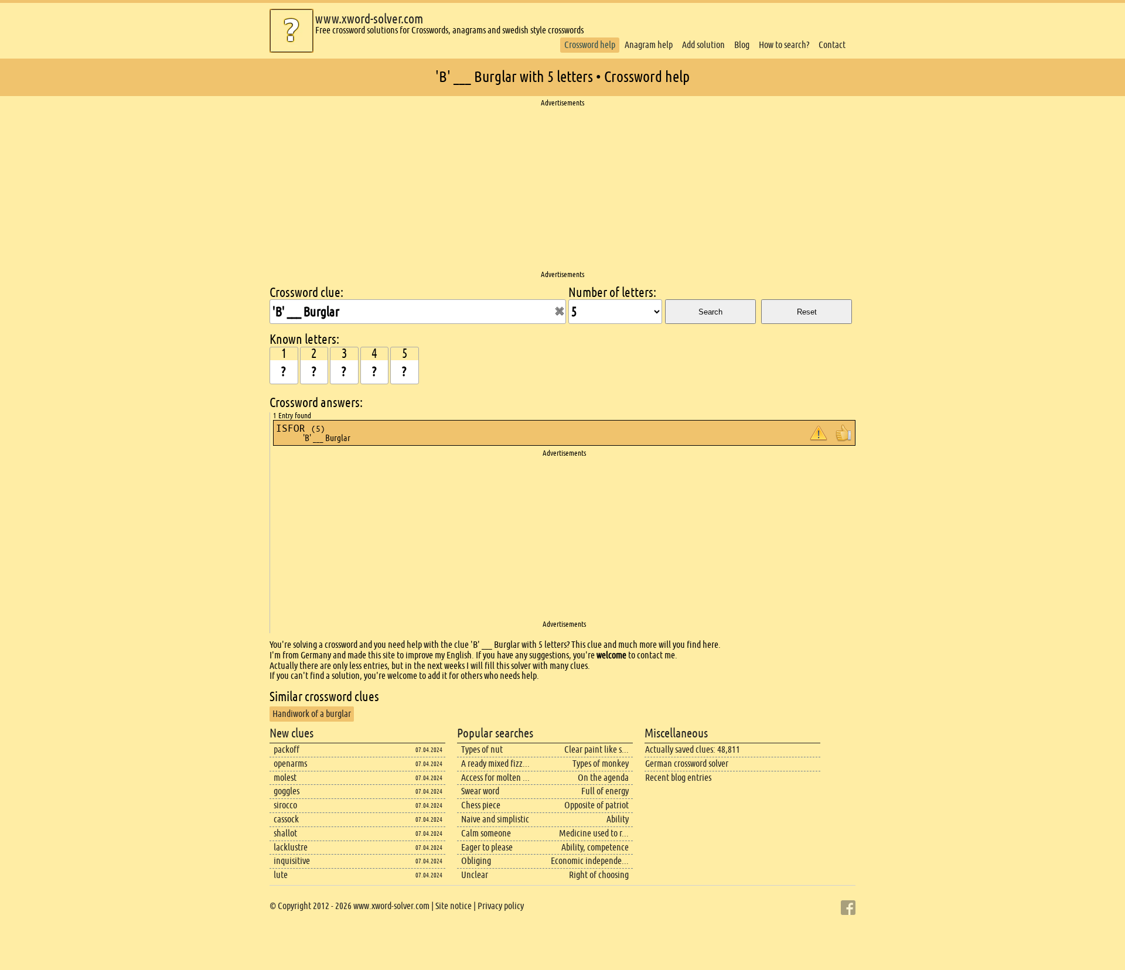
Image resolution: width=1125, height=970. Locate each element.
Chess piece (480, 805)
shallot (285, 833)
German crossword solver (686, 763)
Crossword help (589, 45)
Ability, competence (595, 847)
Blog (741, 45)
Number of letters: (612, 292)
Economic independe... (590, 861)
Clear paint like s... (596, 749)
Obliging (476, 861)
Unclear (474, 875)
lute (281, 875)
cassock (286, 819)
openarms (290, 763)
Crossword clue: (306, 292)
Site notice (453, 906)
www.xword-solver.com (369, 19)
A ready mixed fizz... (495, 763)
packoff (286, 749)
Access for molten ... (495, 777)
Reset (807, 312)
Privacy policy (501, 906)
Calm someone (486, 833)
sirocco (285, 805)
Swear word (480, 791)
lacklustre (291, 847)
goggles (286, 791)
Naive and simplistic (495, 819)
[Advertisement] (562, 189)
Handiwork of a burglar (311, 714)
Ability (617, 819)
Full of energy (605, 791)
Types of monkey (600, 763)
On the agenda (603, 777)
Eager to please (487, 847)
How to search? (784, 45)
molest (285, 777)
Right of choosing (599, 875)
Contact (832, 45)
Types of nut (482, 749)
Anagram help (649, 45)
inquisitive (292, 861)
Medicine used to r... (594, 833)
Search (710, 312)
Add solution (703, 45)
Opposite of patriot (596, 805)
